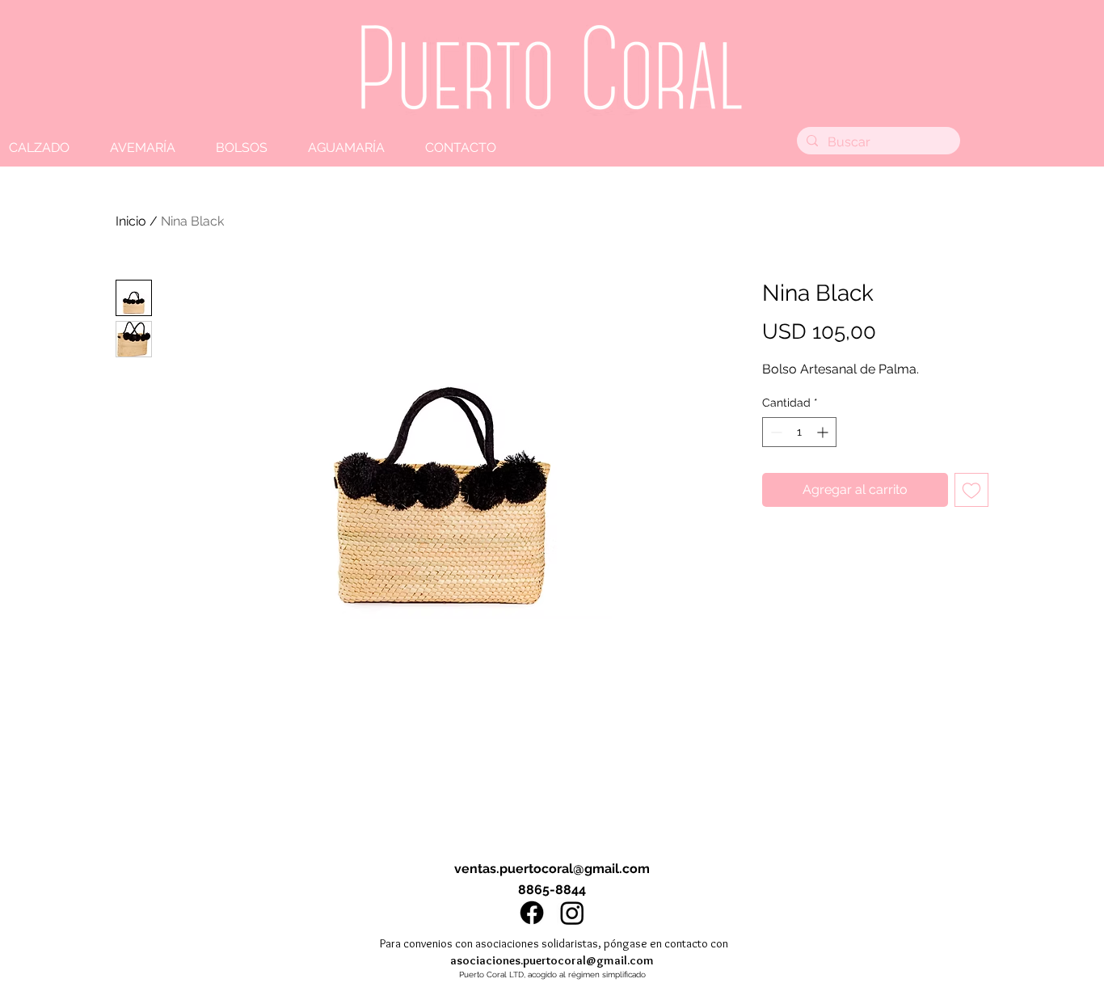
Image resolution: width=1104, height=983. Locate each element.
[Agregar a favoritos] (971, 490)
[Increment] (824, 432)
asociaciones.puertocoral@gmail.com (552, 960)
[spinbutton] (799, 432)
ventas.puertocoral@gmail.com (552, 868)
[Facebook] (531, 912)
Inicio (131, 221)
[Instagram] (572, 912)
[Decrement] (775, 432)
